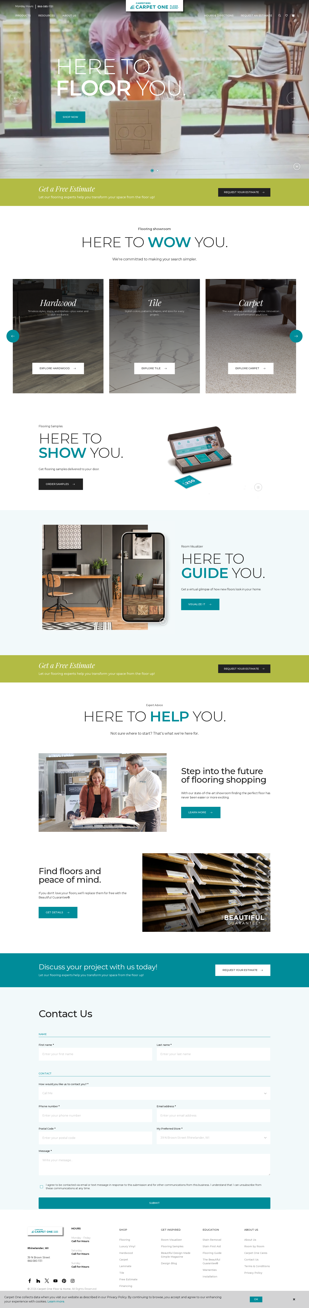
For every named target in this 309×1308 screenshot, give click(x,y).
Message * (45, 1151)
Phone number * (49, 1106)
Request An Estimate (256, 15)
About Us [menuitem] (250, 1239)
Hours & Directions (219, 15)
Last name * (164, 1045)
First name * (46, 1045)
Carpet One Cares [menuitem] (255, 1253)
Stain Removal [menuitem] (212, 1239)
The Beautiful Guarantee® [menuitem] (211, 1261)
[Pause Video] (296, 166)
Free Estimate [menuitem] (128, 1279)
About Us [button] (69, 15)
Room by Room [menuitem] (254, 1246)
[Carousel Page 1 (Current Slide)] (152, 170)
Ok (256, 1299)
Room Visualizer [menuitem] (171, 1239)
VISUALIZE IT (196, 604)
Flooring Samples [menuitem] (172, 1246)
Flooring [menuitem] (124, 1239)
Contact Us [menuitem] (251, 1259)
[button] (279, 16)
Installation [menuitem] (210, 1276)
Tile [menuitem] (121, 1272)
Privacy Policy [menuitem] (253, 1272)
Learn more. (56, 1301)
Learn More (197, 812)
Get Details (54, 912)
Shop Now (70, 117)
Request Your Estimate (241, 192)
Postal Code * (47, 1128)
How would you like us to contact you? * (63, 1084)
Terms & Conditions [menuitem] (257, 1266)
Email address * (166, 1106)
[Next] (293, 98)
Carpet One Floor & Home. (54, 1288)
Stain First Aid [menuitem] (212, 1246)
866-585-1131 (45, 6)
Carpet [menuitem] (123, 1259)
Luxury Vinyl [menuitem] (127, 1246)
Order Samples (57, 484)
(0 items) (293, 15)
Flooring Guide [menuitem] (212, 1253)
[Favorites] (286, 16)
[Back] (15, 98)
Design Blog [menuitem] (169, 1263)
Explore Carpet (247, 368)
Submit (154, 1203)
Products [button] (23, 15)
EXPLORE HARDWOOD (55, 368)
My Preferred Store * (169, 1128)
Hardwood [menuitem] (126, 1253)
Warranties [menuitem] (210, 1270)
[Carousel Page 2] (157, 170)
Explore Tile (151, 368)
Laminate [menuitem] (125, 1266)
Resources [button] (46, 15)
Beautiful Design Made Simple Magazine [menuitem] (175, 1254)
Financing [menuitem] (125, 1286)
